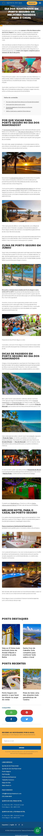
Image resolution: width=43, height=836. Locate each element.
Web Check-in (6, 785)
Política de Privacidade (26, 753)
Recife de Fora (15, 503)
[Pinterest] (27, 712)
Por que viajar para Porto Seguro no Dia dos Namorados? (22, 102)
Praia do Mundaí (17, 402)
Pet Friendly (6, 774)
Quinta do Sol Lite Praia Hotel (11, 768)
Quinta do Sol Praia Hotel (10, 766)
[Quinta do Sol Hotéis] (12, 3)
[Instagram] (15, 824)
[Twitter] (27, 719)
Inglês (12, 824)
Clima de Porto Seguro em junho (15, 104)
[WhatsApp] (11, 712)
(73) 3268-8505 (7, 796)
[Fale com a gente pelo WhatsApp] (37, 830)
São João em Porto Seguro (26, 131)
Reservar (32, 3)
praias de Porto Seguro (16, 178)
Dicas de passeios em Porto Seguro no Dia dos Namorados (19, 107)
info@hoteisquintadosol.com (11, 793)
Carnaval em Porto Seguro (11, 130)
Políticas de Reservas (9, 777)
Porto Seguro (6, 771)
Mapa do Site (6, 782)
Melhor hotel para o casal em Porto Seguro (18, 111)
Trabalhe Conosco (8, 780)
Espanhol (5, 824)
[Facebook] (11, 719)
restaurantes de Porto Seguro (24, 188)
